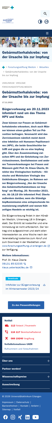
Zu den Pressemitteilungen (26, 305)
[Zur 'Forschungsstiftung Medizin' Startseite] (8, 21)
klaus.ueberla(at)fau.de (15, 267)
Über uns (7, 360)
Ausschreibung (11, 384)
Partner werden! (11, 368)
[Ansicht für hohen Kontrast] (40, 22)
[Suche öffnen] (45, 13)
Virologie (21, 83)
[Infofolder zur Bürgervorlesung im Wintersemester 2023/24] (44, 284)
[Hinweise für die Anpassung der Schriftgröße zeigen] (46, 22)
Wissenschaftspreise (14, 376)
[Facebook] (5, 417)
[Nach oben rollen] (47, 418)
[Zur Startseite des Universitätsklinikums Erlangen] (8, 7)
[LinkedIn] (27, 417)
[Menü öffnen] (47, 33)
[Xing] (20, 417)
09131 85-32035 (12, 263)
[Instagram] (13, 417)
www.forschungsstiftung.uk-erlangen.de (24, 245)
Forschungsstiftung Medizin (17, 87)
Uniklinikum (8, 83)
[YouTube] (35, 417)
